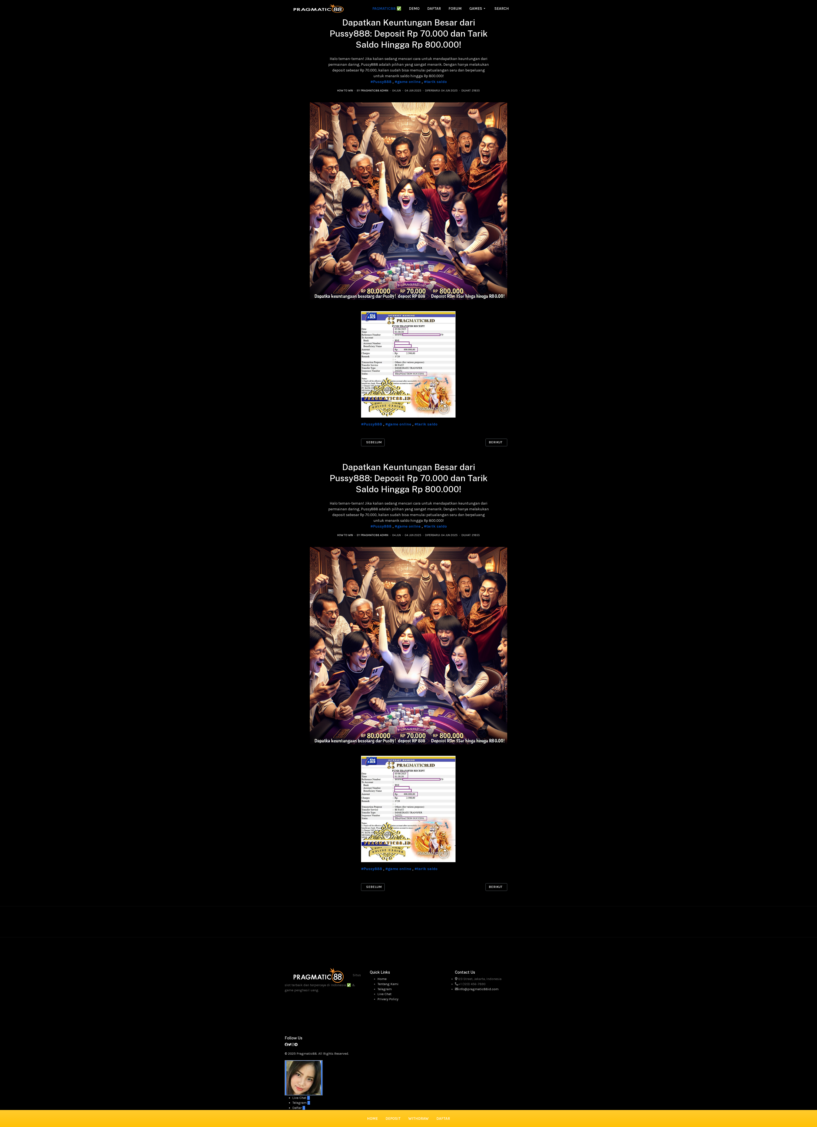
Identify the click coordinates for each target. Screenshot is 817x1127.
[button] (478, 8)
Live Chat (384, 994)
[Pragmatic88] (319, 8)
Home (382, 979)
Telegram (384, 989)
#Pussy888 (380, 81)
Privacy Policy (387, 999)
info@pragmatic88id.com (478, 989)
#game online (408, 81)
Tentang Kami (388, 984)
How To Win (345, 90)
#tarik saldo (435, 81)
